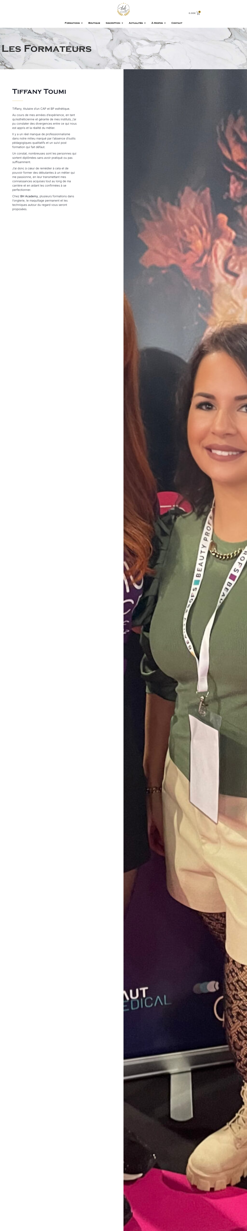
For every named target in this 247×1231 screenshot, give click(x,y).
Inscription (113, 23)
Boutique (94, 23)
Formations (72, 23)
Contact (176, 23)
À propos (157, 23)
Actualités (136, 23)
